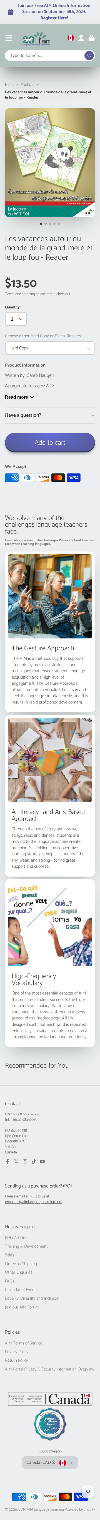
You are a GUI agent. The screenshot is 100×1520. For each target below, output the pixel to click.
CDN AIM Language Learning (41, 1509)
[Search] (89, 55)
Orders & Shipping (21, 1264)
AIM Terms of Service (23, 1343)
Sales (9, 1255)
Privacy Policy (16, 1352)
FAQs (9, 1281)
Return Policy (16, 1360)
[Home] (36, 38)
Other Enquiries (18, 1272)
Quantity (12, 307)
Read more (16, 397)
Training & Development (26, 1246)
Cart (91, 38)
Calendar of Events (21, 1290)
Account (81, 38)
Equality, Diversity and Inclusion (32, 1298)
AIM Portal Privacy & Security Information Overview (49, 1369)
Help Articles (16, 1238)
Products (27, 85)
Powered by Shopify (80, 1509)
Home (9, 85)
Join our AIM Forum (22, 1307)
